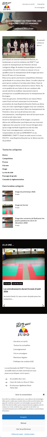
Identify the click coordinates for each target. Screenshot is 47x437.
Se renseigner (40, 7)
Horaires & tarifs (28, 4)
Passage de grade (9, 176)
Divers (5, 155)
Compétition (7, 158)
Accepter (23, 417)
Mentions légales (29, 434)
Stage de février (21, 205)
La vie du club (7, 172)
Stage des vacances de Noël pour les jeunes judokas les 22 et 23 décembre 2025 (29, 220)
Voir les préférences (23, 429)
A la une (5, 165)
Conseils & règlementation (13, 179)
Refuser (23, 423)
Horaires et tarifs (20, 341)
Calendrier (41, 4)
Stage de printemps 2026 (25, 192)
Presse (5, 162)
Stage (31, 28)
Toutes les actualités (21, 345)
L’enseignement (19, 349)
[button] (44, 394)
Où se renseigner (20, 353)
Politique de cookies (17, 434)
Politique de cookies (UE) (23, 361)
